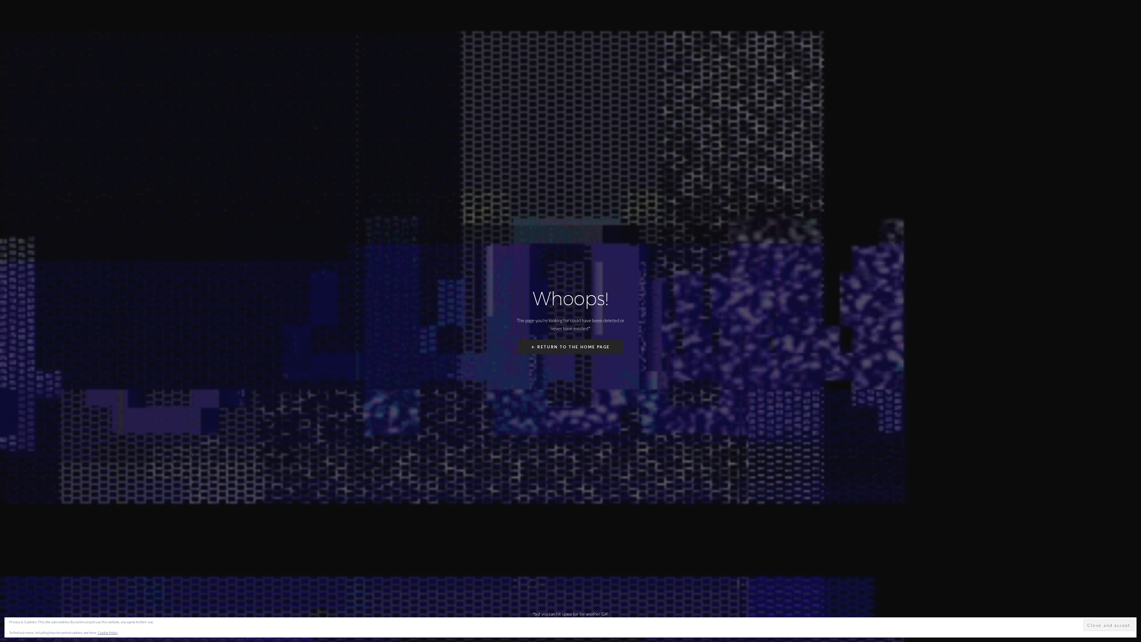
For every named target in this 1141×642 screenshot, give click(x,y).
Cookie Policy (108, 632)
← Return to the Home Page (570, 346)
